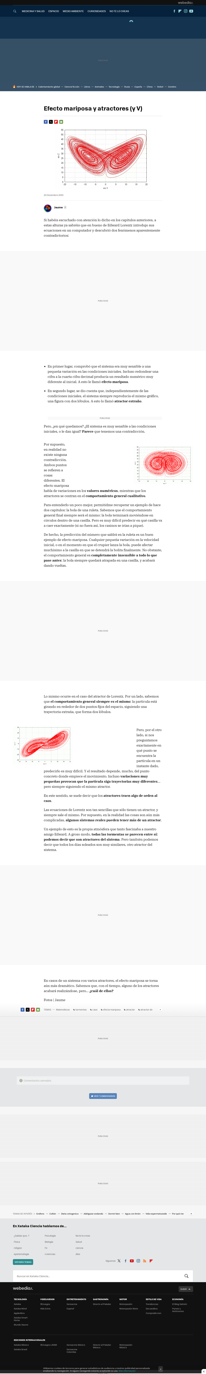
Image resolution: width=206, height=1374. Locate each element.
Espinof (70, 1308)
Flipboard (180, 11)
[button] (60, 207)
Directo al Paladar (102, 1304)
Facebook (174, 11)
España (138, 86)
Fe (46, 1247)
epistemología (21, 1254)
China (150, 86)
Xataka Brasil (20, 1349)
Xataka (17, 1304)
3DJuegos (45, 1304)
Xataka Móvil (20, 1308)
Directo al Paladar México (102, 1346)
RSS (144, 1260)
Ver (104, 1095)
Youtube (191, 11)
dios (78, 1254)
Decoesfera (152, 1308)
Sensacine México (76, 1344)
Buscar (186, 1276)
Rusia (127, 86)
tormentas (81, 1009)
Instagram (185, 11)
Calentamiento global (49, 86)
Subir (183, 1289)
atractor (130, 1009)
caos (95, 1009)
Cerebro (172, 86)
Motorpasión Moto (128, 1308)
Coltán (52, 1213)
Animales (99, 86)
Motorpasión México (125, 1346)
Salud (79, 1241)
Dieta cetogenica (70, 1213)
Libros (87, 86)
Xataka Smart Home (21, 1319)
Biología (49, 1241)
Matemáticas (63, 1009)
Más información (127, 1370)
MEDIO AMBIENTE (73, 11)
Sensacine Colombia (72, 1350)
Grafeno (40, 1213)
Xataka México (21, 1344)
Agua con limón (133, 1213)
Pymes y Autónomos (178, 1310)
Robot (160, 86)
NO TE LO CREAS (119, 11)
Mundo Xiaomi (21, 1324)
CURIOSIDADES (97, 11)
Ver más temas (23, 1261)
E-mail (61, 122)
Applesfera (19, 1313)
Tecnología (114, 86)
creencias (50, 1254)
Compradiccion (153, 1313)
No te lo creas (83, 1235)
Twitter (51, 122)
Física (17, 1241)
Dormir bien (114, 1213)
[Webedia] (185, 3)
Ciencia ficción (72, 86)
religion (18, 1247)
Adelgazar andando (94, 1213)
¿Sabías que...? (21, 1235)
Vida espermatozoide (156, 1213)
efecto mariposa (112, 1009)
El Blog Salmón (179, 1304)
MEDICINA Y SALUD (33, 11)
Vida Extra (45, 1308)
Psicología (50, 1235)
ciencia (79, 1247)
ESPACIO (53, 11)
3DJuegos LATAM (48, 1344)
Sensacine (72, 1304)
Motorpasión (125, 1304)
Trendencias (152, 1304)
